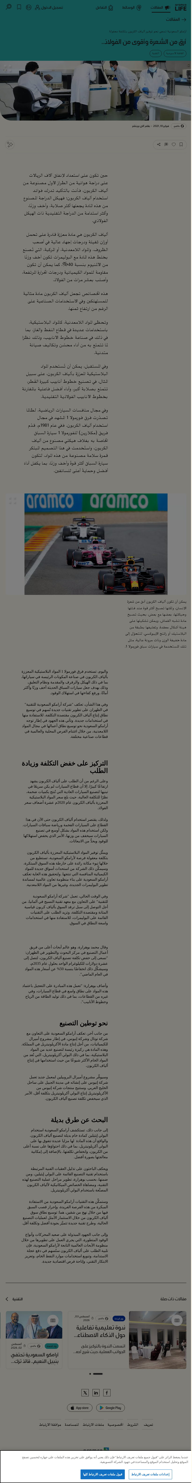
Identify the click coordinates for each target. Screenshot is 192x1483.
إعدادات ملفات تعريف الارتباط (150, 1474)
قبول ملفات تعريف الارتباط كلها (102, 1474)
